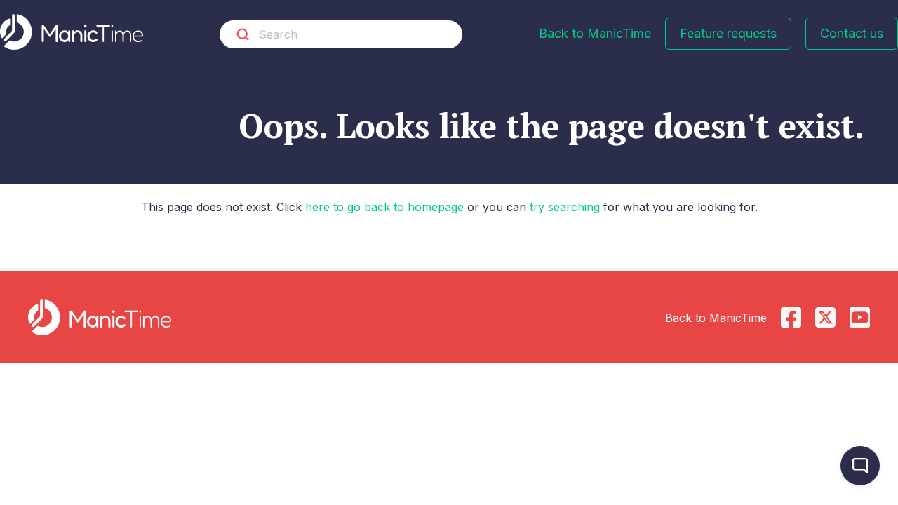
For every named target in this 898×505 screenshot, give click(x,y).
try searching (565, 207)
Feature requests (728, 33)
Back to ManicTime (595, 33)
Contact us (851, 33)
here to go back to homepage (384, 207)
